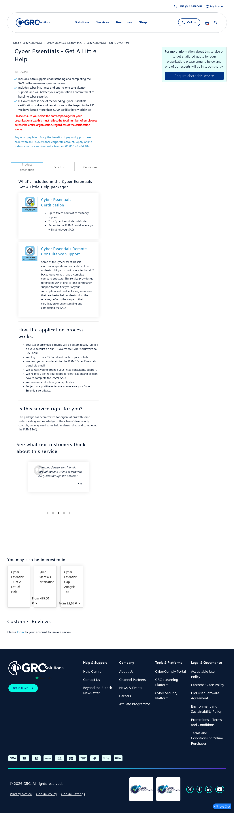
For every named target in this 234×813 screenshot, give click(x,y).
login (20, 632)
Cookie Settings (73, 793)
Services (102, 22)
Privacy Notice (21, 793)
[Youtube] (219, 789)
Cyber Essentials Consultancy (64, 42)
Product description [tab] (27, 166)
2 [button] (53, 513)
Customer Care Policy (207, 684)
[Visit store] (207, 22)
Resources (124, 22)
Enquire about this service (194, 75)
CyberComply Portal (170, 671)
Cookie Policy (46, 793)
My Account (218, 6)
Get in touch (20, 688)
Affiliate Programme (134, 703)
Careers (125, 695)
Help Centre (92, 671)
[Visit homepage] (33, 22)
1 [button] (47, 513)
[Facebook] (199, 789)
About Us (126, 671)
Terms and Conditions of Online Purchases (207, 738)
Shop (143, 22)
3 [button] (58, 513)
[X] (190, 789)
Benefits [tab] (59, 167)
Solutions (82, 22)
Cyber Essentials (32, 42)
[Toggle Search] (216, 22)
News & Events (130, 687)
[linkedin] (208, 789)
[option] (58, 480)
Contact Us (91, 679)
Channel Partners (132, 679)
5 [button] (69, 513)
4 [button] (64, 513)
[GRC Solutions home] (43, 668)
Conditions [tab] (90, 167)
